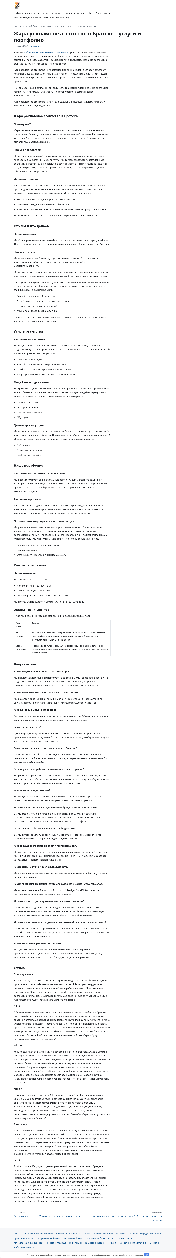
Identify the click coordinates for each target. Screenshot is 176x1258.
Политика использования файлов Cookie (104, 1233)
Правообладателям (23, 1238)
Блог (16, 1233)
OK (146, 1255)
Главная (17, 26)
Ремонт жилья (102, 12)
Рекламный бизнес (52, 12)
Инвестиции (75, 1242)
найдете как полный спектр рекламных (47, 52)
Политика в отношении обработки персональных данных (51, 1233)
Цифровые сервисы (95, 1242)
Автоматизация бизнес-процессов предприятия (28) (41, 17)
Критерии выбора (74, 12)
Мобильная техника (24, 1247)
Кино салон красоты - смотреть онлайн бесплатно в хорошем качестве (127, 1216)
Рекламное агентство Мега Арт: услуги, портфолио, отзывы (48, 1214)
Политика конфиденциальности (145, 1233)
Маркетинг (155, 1242)
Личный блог (31, 26)
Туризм (112, 1242)
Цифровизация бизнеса (26, 12)
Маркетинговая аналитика (132, 1242)
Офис (89, 12)
